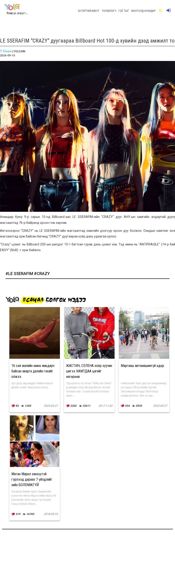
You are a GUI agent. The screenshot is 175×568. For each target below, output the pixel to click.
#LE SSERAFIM (19, 273)
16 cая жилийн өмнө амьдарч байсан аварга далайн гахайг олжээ (32, 371)
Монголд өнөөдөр (143, 11)
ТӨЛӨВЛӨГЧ (109, 11)
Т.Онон (6, 51)
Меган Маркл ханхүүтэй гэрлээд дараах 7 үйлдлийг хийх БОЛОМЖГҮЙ (31, 479)
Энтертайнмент (88, 11)
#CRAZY (42, 273)
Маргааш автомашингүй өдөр (142, 366)
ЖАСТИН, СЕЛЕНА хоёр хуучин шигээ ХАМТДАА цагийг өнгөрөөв (89, 371)
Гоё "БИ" (123, 11)
